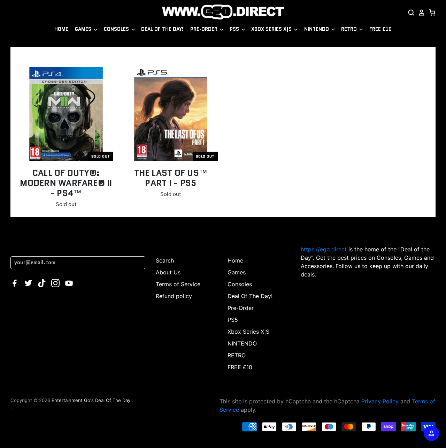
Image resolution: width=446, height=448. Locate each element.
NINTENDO (317, 28)
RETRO (349, 28)
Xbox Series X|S (272, 28)
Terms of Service (178, 284)
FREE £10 (380, 28)
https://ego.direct (324, 249)
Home (61, 28)
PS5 (235, 28)
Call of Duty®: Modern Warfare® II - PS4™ (66, 183)
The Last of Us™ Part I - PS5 (171, 178)
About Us (168, 272)
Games (84, 28)
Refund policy (174, 296)
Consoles (117, 28)
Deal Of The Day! (162, 28)
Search (165, 260)
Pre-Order (204, 28)
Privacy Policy (380, 401)
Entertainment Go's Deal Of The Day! (92, 400)
